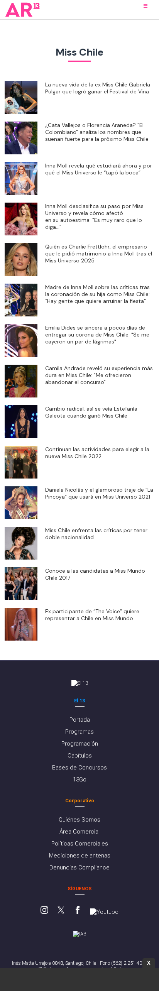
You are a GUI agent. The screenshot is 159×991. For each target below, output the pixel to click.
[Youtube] (104, 912)
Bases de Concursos (79, 767)
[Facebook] (77, 910)
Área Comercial (79, 831)
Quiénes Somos (79, 819)
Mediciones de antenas (79, 855)
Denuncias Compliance (79, 867)
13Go (79, 779)
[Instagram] (44, 910)
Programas (79, 731)
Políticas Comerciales (79, 843)
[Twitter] (61, 910)
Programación (79, 743)
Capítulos (80, 755)
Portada (79, 719)
